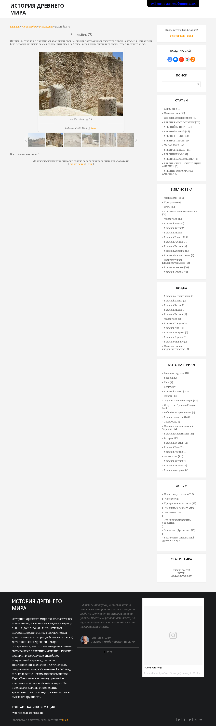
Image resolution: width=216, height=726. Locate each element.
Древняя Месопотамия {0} (179, 296)
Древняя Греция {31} (175, 241)
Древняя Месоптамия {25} (179, 433)
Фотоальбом (29, 26)
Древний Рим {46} (174, 223)
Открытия (170, 512)
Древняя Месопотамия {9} (179, 255)
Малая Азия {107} (173, 456)
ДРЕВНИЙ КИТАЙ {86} (177, 131)
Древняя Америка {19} (176, 250)
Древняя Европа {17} (175, 337)
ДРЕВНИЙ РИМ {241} (176, 154)
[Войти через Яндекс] (181, 59)
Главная (15, 26)
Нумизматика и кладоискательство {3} (175, 348)
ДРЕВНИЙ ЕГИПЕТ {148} (178, 127)
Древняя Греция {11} (175, 452)
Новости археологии (176, 494)
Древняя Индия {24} (175, 465)
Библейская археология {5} (179, 412)
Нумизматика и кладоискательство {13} (176, 261)
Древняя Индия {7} (174, 232)
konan (94, 128)
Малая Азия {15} (173, 219)
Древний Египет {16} (175, 300)
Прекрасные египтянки (177, 503)
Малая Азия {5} (172, 319)
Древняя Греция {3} (175, 323)
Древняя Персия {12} (176, 442)
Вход (89, 164)
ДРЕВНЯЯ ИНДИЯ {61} (176, 136)
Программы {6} (173, 202)
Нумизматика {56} (174, 113)
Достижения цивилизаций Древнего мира (178, 539)
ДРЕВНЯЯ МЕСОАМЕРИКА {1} (181, 158)
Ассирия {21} (171, 438)
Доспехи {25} (171, 377)
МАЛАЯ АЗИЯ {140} (174, 145)
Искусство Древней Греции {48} (179, 407)
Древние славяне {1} (175, 341)
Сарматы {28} (172, 421)
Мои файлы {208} (174, 197)
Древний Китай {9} (174, 228)
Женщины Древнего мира (180, 508)
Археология (172, 498)
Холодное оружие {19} (176, 373)
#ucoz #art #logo (153, 667)
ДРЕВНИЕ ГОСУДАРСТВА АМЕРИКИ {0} (177, 172)
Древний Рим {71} (174, 447)
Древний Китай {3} (174, 305)
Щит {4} (168, 382)
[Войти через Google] (187, 59)
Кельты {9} (170, 387)
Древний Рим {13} (174, 328)
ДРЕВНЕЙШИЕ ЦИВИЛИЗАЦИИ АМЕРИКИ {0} (181, 165)
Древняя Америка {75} (176, 470)
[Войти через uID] (169, 59)
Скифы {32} (170, 396)
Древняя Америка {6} (176, 332)
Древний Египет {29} (176, 237)
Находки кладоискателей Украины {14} (178, 428)
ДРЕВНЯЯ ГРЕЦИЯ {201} (177, 149)
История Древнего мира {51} (180, 117)
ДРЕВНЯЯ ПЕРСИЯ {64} (177, 140)
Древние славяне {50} (176, 267)
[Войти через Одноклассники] (192, 59)
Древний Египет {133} (176, 391)
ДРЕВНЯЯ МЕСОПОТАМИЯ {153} (182, 122)
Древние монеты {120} (177, 417)
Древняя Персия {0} (175, 314)
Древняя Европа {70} (176, 272)
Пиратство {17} (172, 108)
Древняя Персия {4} (175, 246)
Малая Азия (46, 26)
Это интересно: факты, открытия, (176, 521)
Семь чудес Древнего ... (177, 530)
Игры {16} (169, 207)
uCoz (65, 720)
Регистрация (77, 164)
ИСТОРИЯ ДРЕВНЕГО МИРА (37, 9)
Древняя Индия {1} (174, 309)
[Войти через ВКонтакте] (175, 59)
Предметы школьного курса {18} (179, 213)
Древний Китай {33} (175, 461)
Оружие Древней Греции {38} (181, 400)
